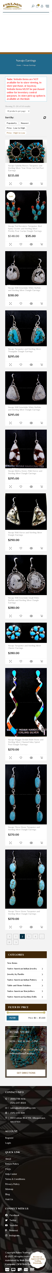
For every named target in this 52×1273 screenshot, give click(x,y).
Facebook (14, 1215)
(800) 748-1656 (17, 1099)
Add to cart (41, 184)
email (30, 1049)
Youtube (13, 1225)
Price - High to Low (16, 133)
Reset (44, 118)
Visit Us (9, 1199)
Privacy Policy (12, 1184)
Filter (13, 1017)
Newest (25, 123)
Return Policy (12, 1164)
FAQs (8, 1169)
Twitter (12, 1220)
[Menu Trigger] (47, 6)
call (20, 1049)
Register (9, 1138)
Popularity (12, 123)
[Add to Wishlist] (21, 184)
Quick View (10, 184)
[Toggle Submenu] (42, 968)
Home (19, 65)
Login (8, 1143)
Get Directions (26, 1073)
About (8, 1159)
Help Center (11, 1174)
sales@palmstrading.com (23, 1108)
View (31, 184)
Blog (7, 1194)
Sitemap (9, 1189)
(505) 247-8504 (18, 1103)
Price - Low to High (16, 128)
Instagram (14, 1235)
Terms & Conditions (15, 1179)
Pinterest (13, 1230)
